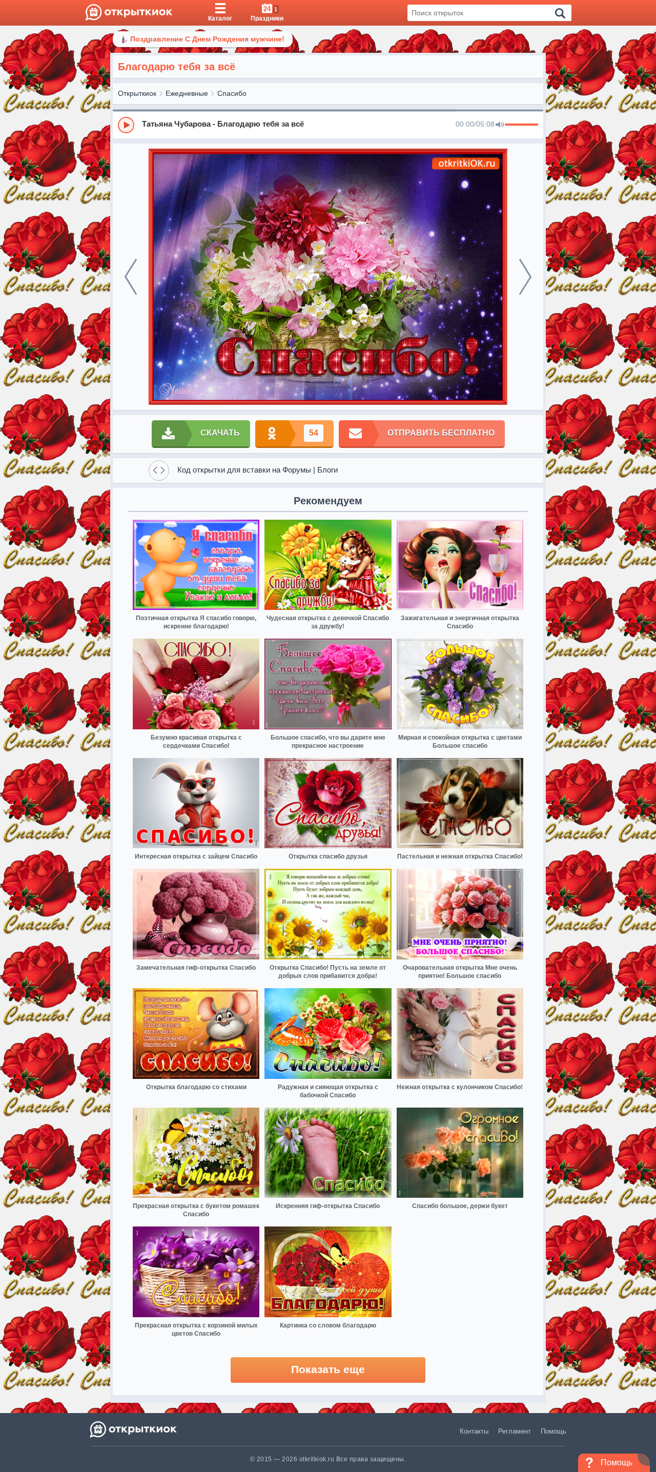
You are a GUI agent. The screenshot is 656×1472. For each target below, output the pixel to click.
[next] (525, 277)
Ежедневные (187, 93)
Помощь (553, 1431)
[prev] (130, 277)
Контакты (474, 1431)
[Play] (126, 125)
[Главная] (129, 13)
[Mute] (500, 125)
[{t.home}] (134, 1429)
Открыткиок (137, 93)
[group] (328, 124)
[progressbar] (521, 125)
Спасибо (232, 93)
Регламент (514, 1431)
